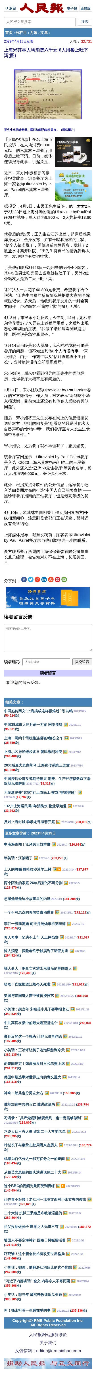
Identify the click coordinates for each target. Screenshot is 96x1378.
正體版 (86, 8)
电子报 (72, 8)
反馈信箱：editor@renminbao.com (48, 1350)
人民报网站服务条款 (48, 1334)
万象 (34, 33)
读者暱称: (12, 662)
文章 (44, 33)
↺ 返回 (11, 8)
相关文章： (14, 702)
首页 (9, 33)
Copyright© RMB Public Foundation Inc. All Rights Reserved (47, 1323)
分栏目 (21, 33)
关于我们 (48, 1342)
